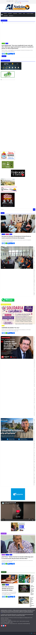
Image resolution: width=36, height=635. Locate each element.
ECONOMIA (10, 13)
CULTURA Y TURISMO (30, 13)
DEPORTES (3, 584)
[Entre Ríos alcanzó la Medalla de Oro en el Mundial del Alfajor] (9, 575)
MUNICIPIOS (15, 13)
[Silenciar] (32, 520)
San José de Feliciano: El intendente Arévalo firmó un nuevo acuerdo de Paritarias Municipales (16, 237)
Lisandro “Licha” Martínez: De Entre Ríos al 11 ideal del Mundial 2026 (32, 579)
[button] (33, 13)
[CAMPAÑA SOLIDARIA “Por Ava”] (18, 306)
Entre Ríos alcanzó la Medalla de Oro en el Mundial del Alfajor (7, 588)
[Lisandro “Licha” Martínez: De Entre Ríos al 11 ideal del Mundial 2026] (24, 579)
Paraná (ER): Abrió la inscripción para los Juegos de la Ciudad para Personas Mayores (32, 590)
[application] (18, 511)
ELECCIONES (3, 554)
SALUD (24, 13)
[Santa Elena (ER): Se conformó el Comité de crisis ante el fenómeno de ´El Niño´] (17, 271)
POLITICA (5, 13)
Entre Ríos (3, 234)
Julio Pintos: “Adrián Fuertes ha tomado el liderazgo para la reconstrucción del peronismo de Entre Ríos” (17, 557)
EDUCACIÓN (6, 15)
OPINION (20, 13)
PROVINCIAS (11, 15)
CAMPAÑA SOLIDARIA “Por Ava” (10, 327)
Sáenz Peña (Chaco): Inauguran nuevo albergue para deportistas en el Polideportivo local (32, 602)
